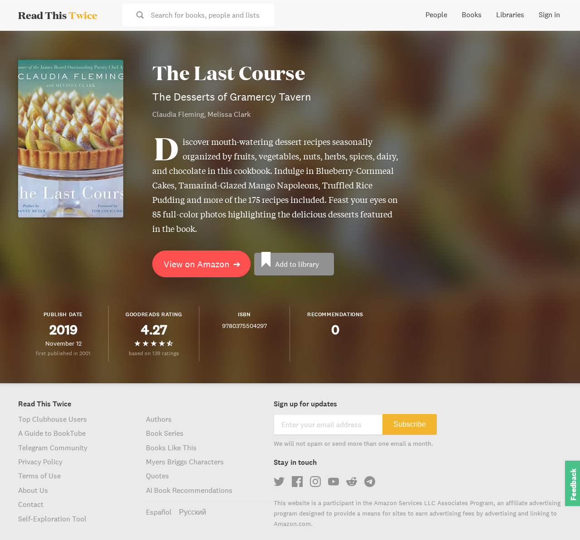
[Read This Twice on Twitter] (279, 481)
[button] (556, 516)
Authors (159, 419)
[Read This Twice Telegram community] (369, 481)
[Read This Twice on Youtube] (333, 481)
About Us (33, 490)
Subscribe (409, 424)
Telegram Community (52, 447)
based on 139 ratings (154, 353)
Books (472, 14)
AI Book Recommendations (189, 490)
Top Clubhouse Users (52, 419)
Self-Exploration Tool (52, 518)
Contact (31, 504)
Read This (57, 15)
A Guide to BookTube (52, 433)
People (436, 14)
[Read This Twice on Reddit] (351, 481)
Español (159, 511)
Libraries (510, 14)
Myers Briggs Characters (185, 461)
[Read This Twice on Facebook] (297, 481)
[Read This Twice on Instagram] (315, 481)
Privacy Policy (40, 461)
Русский (192, 511)
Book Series (165, 433)
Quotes (157, 475)
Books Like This (171, 447)
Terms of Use (39, 475)
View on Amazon (202, 264)
